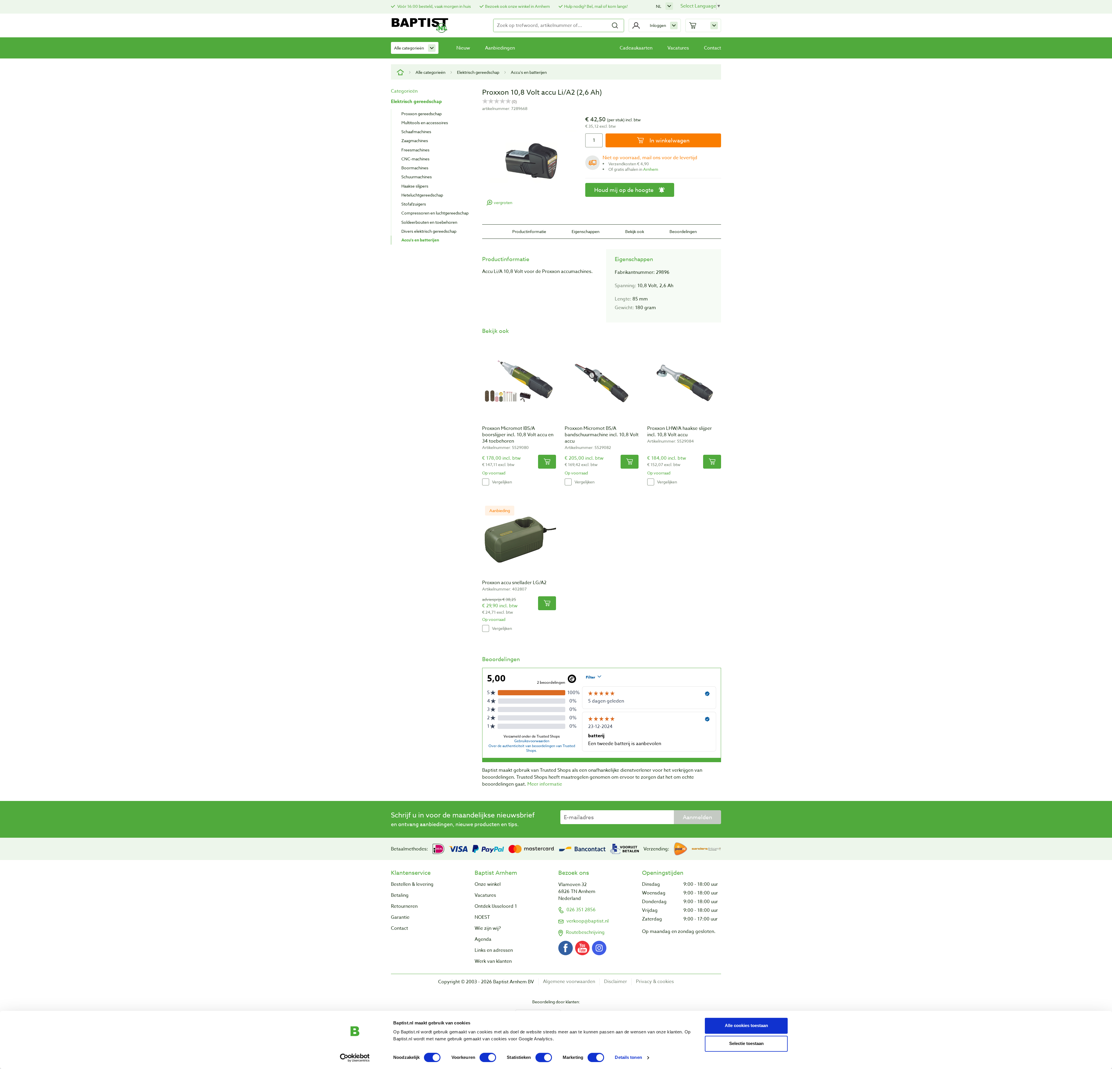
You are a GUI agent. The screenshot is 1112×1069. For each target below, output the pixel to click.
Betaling (400, 895)
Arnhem (650, 169)
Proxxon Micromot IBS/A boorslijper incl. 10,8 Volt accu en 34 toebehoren (517, 434)
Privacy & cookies (655, 981)
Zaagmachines (414, 140)
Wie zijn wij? (488, 928)
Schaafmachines (416, 131)
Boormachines (414, 167)
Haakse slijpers (414, 186)
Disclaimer (615, 981)
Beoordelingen (683, 231)
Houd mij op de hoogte (624, 190)
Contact (712, 48)
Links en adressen (494, 950)
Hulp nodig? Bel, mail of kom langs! (596, 6)
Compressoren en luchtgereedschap (435, 213)
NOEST (482, 917)
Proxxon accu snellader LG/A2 (514, 583)
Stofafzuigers (413, 204)
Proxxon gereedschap (421, 113)
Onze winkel (488, 884)
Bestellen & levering (412, 884)
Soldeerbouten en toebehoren (429, 222)
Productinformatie (529, 231)
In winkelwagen (668, 140)
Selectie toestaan (746, 1043)
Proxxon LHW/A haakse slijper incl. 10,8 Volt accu (679, 431)
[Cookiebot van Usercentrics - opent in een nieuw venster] (355, 1057)
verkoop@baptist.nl (587, 921)
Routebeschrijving (585, 932)
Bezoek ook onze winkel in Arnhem (517, 6)
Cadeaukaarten (636, 48)
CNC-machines (415, 159)
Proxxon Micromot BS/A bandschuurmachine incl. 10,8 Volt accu (602, 434)
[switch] (488, 1057)
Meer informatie (544, 784)
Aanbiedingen (500, 48)
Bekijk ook (634, 231)
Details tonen (628, 1057)
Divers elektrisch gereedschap (428, 231)
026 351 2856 (581, 909)
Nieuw (463, 48)
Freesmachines (415, 150)
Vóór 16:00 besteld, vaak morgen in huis (433, 6)
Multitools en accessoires (424, 122)
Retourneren (404, 906)
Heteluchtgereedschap (422, 195)
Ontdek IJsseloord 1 (496, 906)
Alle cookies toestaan (746, 1025)
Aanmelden (697, 817)
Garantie (400, 917)
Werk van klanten (493, 961)
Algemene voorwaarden (569, 981)
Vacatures (678, 48)
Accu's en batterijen (529, 72)
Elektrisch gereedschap (478, 72)
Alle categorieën (409, 48)
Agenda (483, 939)
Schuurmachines (416, 176)
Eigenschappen (585, 231)
